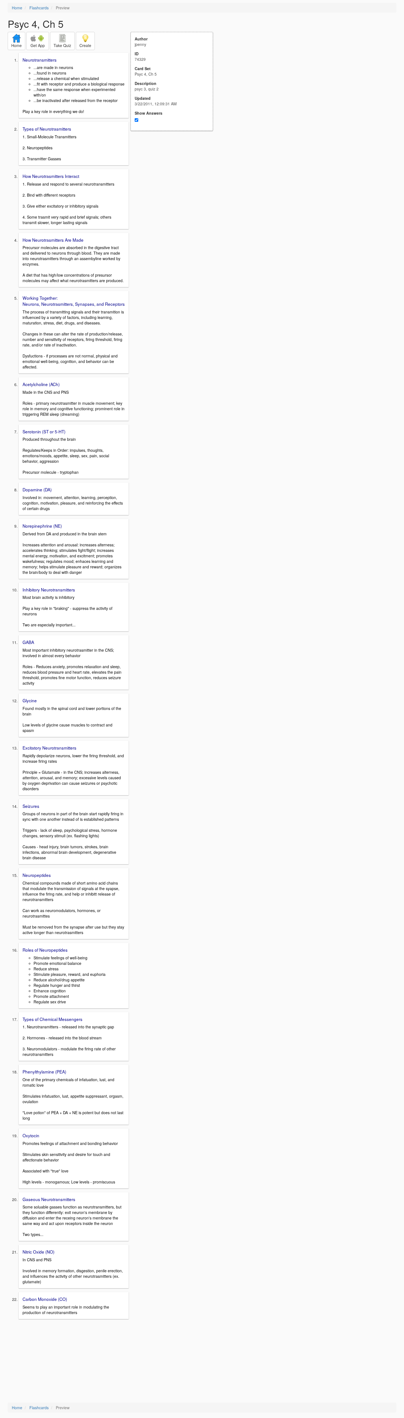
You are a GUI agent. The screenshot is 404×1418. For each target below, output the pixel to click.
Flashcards (39, 7)
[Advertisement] (175, 184)
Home (17, 7)
